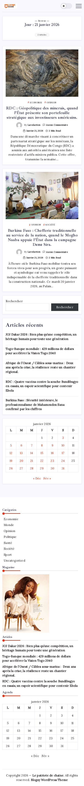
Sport (8, 555)
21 (31, 461)
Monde (9, 525)
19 (11, 461)
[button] (66, 6)
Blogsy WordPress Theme (49, 780)
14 (31, 453)
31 (63, 468)
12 (11, 453)
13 (21, 453)
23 (52, 461)
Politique (10, 537)
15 (41, 453)
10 (63, 445)
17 (63, 453)
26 (11, 468)
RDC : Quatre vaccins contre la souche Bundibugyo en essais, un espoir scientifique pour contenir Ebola (42, 386)
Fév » (47, 478)
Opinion (9, 531)
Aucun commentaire (57, 125)
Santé (8, 543)
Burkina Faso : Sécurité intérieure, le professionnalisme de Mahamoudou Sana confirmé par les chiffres (35, 404)
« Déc (37, 478)
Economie (11, 519)
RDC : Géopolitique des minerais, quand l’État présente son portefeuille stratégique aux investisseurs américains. (42, 113)
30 (52, 468)
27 (21, 468)
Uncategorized (14, 560)
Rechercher (14, 301)
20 (21, 461)
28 (31, 468)
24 (63, 461)
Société (9, 549)
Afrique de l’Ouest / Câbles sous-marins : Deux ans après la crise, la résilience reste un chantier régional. (40, 367)
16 (52, 453)
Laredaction (34, 125)
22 (41, 461)
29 (41, 468)
